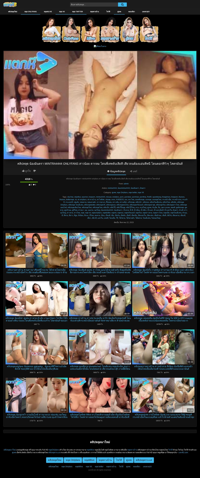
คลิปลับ (173, 202)
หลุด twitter (77, 11)
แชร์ (134, 171)
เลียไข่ (169, 215)
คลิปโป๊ (113, 207)
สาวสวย (70, 213)
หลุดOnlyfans (54, 450)
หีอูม (75, 215)
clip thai (70, 197)
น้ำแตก (150, 210)
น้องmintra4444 (124, 188)
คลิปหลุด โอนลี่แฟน (75, 205)
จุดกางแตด (165, 207)
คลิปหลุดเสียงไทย (74, 207)
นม (86, 210)
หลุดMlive (48, 11)
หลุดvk (114, 213)
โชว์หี (108, 11)
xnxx (113, 200)
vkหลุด (108, 200)
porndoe (127, 197)
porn (122, 197)
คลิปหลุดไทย (97, 207)
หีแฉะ (86, 215)
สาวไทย (77, 213)
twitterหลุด (70, 200)
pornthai (143, 197)
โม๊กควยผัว (130, 218)
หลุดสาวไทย (158, 213)
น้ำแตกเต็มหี (159, 210)
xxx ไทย (131, 200)
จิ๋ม (159, 207)
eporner (85, 197)
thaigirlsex (166, 197)
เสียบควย (176, 215)
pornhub (135, 197)
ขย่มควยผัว (91, 202)
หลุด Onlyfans (30, 11)
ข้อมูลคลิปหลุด (117, 171)
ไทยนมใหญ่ (155, 218)
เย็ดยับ (123, 215)
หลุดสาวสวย (147, 213)
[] (122, 4)
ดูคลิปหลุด (180, 207)
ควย (137, 207)
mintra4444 (112, 188)
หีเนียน (80, 215)
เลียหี (164, 215)
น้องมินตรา (135, 188)
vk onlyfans (82, 200)
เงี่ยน (103, 215)
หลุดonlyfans (97, 213)
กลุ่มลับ (76, 202)
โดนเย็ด (112, 218)
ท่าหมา (81, 210)
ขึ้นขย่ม (109, 202)
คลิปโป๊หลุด (121, 207)
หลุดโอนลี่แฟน (176, 213)
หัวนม (184, 213)
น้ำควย (126, 210)
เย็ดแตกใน (142, 215)
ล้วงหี (181, 210)
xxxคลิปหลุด (140, 200)
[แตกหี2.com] (10, 4)
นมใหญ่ (97, 210)
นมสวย (90, 210)
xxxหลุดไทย (156, 200)
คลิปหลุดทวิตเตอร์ (136, 205)
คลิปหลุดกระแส (54, 452)
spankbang (156, 197)
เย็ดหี (128, 215)
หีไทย (91, 215)
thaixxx (62, 200)
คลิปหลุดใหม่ (12, 11)
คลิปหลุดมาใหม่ (10, 450)
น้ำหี (131, 210)
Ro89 (149, 197)
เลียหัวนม (157, 215)
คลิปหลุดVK (100, 205)
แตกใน (100, 218)
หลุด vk (88, 213)
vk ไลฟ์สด (101, 200)
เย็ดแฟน (150, 215)
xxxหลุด (148, 200)
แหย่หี (106, 218)
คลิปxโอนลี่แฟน (156, 202)
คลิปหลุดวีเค (161, 205)
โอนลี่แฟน (147, 218)
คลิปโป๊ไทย (130, 207)
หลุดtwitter (107, 213)
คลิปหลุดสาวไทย (172, 205)
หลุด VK (62, 11)
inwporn (92, 197)
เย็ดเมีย (134, 215)
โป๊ (117, 218)
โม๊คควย (138, 218)
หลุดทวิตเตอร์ (129, 213)
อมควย (97, 215)
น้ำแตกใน (168, 210)
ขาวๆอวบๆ (101, 202)
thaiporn (174, 197)
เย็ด (112, 215)
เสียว (89, 218)
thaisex (181, 197)
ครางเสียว (123, 202)
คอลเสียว (131, 11)
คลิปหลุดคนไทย (123, 205)
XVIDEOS (120, 200)
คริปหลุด (131, 202)
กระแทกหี (69, 202)
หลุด (82, 213)
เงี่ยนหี (107, 215)
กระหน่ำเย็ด (166, 200)
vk (76, 200)
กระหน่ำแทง (176, 200)
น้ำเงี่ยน (137, 210)
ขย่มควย (83, 202)
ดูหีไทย (74, 210)
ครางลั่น (116, 202)
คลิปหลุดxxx (111, 205)
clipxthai (77, 197)
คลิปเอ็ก (106, 207)
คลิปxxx (146, 202)
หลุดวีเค (139, 213)
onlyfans (115, 197)
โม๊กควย (122, 218)
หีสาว (71, 215)
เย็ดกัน (117, 215)
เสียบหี (182, 215)
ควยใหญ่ (143, 207)
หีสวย (66, 215)
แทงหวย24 (145, 11)
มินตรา (143, 188)
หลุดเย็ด (166, 213)
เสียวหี (94, 218)
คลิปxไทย (166, 202)
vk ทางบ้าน (91, 200)
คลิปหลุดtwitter (89, 205)
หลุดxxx (120, 213)
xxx (126, 200)
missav (108, 197)
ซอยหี (173, 207)
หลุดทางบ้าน (94, 11)
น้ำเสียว (144, 210)
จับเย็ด (154, 207)
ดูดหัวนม (67, 210)
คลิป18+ (139, 202)
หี (62, 215)
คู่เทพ (119, 11)
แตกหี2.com (183, 452)
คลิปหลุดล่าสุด (149, 205)
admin (126, 184)
